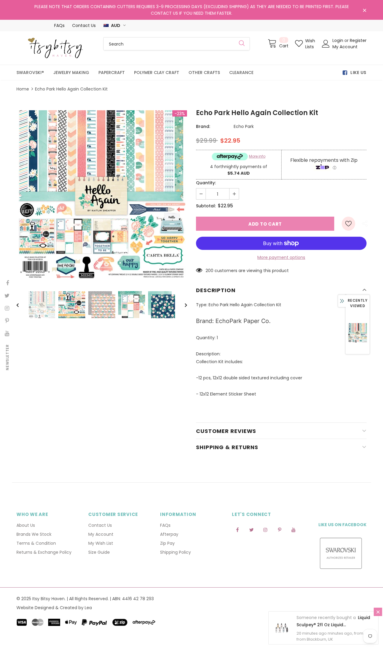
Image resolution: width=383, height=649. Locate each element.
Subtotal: (206, 206)
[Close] (378, 612)
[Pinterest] (279, 529)
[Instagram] (265, 529)
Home (22, 89)
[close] (364, 10)
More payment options (281, 257)
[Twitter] (251, 529)
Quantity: (206, 183)
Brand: (203, 126)
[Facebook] (237, 529)
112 (208, 271)
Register (358, 40)
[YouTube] (293, 529)
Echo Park (244, 126)
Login (338, 40)
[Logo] (55, 48)
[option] (101, 194)
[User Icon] (326, 44)
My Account (345, 47)
